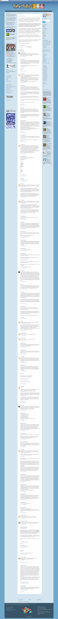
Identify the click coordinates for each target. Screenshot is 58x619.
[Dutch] (43, 15)
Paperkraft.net (8, 88)
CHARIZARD (48, 97)
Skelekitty (44, 35)
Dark (43, 66)
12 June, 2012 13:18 (23, 289)
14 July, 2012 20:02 (23, 491)
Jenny (21, 405)
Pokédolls (44, 49)
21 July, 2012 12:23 (23, 518)
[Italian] (50, 14)
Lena (21, 51)
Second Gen (45, 41)
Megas (44, 56)
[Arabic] (43, 16)
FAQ (31, 11)
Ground (44, 74)
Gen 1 (34, 11)
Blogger (31, 616)
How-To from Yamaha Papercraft (11, 609)
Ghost (44, 72)
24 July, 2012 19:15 (23, 524)
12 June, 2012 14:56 (23, 303)
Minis (44, 50)
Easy (43, 25)
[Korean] (50, 15)
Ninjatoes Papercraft (9, 87)
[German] (47, 14)
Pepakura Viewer (8, 76)
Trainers (44, 62)
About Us (7, 73)
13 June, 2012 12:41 (23, 362)
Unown (44, 61)
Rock (43, 78)
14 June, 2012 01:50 (23, 383)
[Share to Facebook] (30, 46)
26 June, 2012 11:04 (23, 430)
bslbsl (21, 449)
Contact (16, 11)
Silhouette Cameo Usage (9, 70)
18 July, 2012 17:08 (23, 512)
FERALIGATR (49, 158)
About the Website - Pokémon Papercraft (48, 136)
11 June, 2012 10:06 (23, 153)
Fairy (43, 69)
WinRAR (7, 78)
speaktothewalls (23, 521)
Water (44, 80)
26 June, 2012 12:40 (23, 439)
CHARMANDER (49, 143)
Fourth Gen (44, 43)
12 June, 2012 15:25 (23, 318)
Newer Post (20, 599)
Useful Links (8, 72)
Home (7, 11)
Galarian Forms (45, 54)
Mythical (44, 59)
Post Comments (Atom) (25, 601)
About (10, 11)
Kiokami (21, 270)
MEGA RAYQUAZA (48, 113)
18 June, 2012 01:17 (23, 402)
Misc (23, 11)
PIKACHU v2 (48, 121)
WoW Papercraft (8, 85)
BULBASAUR (49, 105)
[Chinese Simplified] (45, 16)
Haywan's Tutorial (8, 610)
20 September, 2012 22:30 (24, 583)
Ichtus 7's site (8, 89)
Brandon (44, 30)
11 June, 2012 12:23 (23, 197)
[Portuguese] (47, 15)
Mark (21, 183)
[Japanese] (48, 15)
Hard (43, 27)
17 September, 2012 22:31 (24, 562)
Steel (43, 79)
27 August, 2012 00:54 (23, 554)
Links (20, 11)
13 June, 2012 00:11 (23, 340)
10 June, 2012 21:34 (23, 56)
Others (44, 38)
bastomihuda (22, 515)
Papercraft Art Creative (9, 90)
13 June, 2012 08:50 (23, 347)
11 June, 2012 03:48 (23, 132)
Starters (44, 53)
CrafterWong (8, 62)
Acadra (21, 356)
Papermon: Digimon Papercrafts (10, 86)
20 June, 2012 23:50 (23, 410)
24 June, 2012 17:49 (23, 420)
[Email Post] (26, 46)
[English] (43, 14)
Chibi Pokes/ (45, 51)
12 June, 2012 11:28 (23, 281)
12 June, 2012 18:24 (23, 335)
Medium (44, 26)
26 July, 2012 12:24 (23, 547)
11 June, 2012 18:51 (23, 237)
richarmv (21, 144)
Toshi (7, 58)
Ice (43, 75)
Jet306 (21, 386)
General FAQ (8, 71)
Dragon (44, 67)
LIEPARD (48, 151)
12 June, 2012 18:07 (23, 330)
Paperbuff (44, 36)
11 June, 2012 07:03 (23, 141)
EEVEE (48, 128)
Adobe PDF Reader (9, 77)
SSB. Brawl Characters (46, 63)
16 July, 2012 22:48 (23, 499)
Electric (44, 68)
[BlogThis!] (28, 46)
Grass (44, 73)
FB (13, 11)
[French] (45, 14)
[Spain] (48, 14)
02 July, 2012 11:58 (23, 471)
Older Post (39, 599)
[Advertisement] (29, 596)
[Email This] (27, 46)
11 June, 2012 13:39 (23, 219)
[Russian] (45, 15)
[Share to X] (29, 46)
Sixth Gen (44, 45)
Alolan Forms (45, 55)
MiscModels (27, 11)
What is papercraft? (9, 608)
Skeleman (7, 59)
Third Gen (44, 42)
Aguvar (21, 73)
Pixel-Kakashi (45, 33)
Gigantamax (45, 57)
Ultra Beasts (45, 60)
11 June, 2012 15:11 (23, 228)
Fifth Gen (44, 44)
